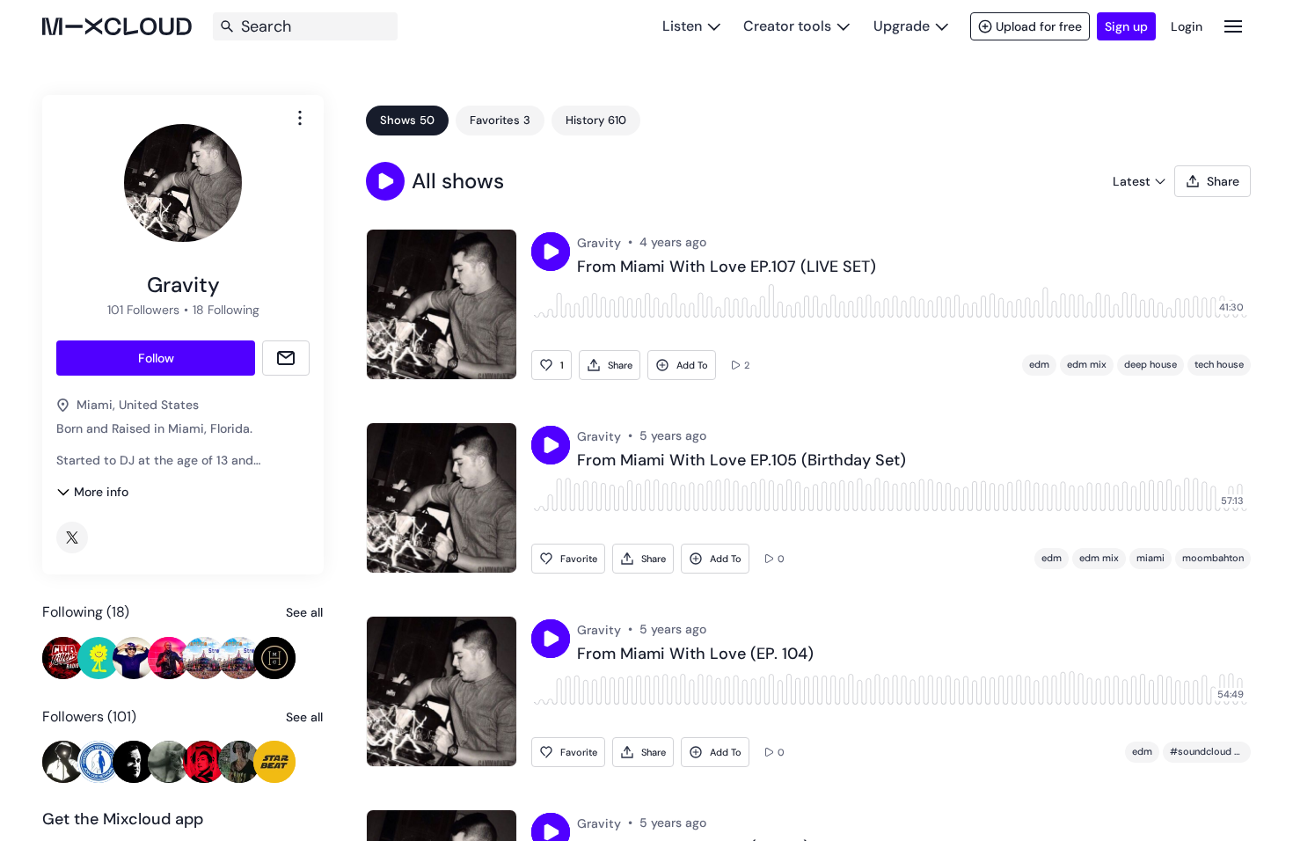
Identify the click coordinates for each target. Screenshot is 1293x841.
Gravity (599, 243)
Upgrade (901, 26)
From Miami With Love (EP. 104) (695, 654)
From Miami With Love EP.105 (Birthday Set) (741, 461)
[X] (72, 537)
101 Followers (143, 310)
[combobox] (300, 117)
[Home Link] (117, 26)
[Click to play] (550, 251)
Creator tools (787, 26)
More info (101, 492)
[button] (385, 181)
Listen (682, 26)
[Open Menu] (1233, 26)
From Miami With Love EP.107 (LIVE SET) (726, 267)
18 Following (226, 310)
